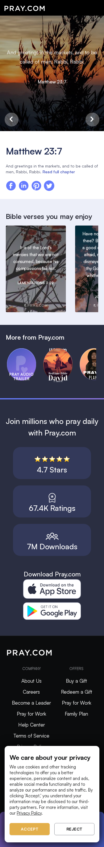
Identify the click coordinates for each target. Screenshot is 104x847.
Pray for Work (31, 714)
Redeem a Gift (76, 692)
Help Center (31, 725)
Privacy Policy (29, 813)
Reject (74, 828)
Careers (31, 692)
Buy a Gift (76, 681)
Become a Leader (31, 703)
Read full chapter (58, 171)
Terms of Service (31, 736)
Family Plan (76, 714)
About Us (31, 681)
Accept (30, 828)
